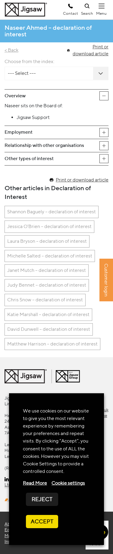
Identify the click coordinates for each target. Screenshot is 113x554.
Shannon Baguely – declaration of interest (51, 212)
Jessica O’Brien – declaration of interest (49, 226)
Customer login (106, 280)
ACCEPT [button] (42, 521)
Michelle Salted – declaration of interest (49, 256)
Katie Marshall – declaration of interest (48, 314)
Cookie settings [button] (68, 483)
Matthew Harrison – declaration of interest (52, 344)
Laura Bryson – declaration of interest (47, 241)
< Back (11, 50)
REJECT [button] (42, 499)
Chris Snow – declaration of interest (45, 300)
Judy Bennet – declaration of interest (46, 285)
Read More (35, 483)
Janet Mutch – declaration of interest (46, 270)
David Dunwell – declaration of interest (48, 329)
